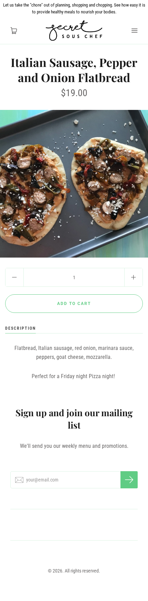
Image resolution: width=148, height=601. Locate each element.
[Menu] (134, 30)
